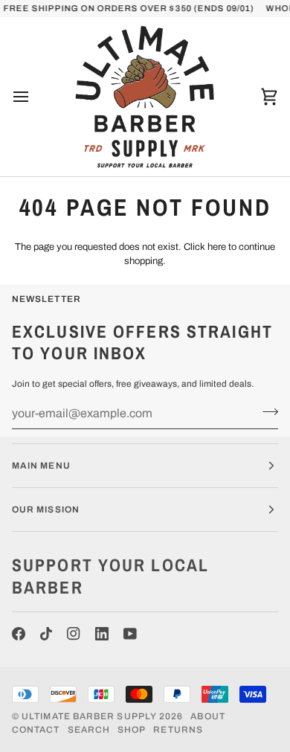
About (207, 716)
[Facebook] (18, 633)
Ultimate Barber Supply (89, 716)
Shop (131, 729)
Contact (36, 729)
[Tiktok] (46, 633)
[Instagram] (73, 633)
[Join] (266, 411)
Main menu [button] (41, 465)
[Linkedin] (102, 633)
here (216, 247)
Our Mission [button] (46, 509)
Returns (178, 729)
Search (89, 729)
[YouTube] (130, 633)
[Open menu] (34, 96)
